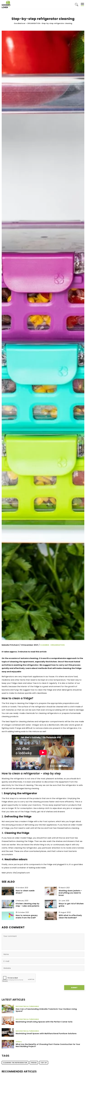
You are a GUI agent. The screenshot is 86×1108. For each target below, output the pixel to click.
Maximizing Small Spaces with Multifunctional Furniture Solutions (46, 1033)
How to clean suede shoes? (25, 892)
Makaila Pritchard (10, 645)
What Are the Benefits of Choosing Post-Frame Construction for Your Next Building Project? (48, 1045)
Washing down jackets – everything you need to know (70, 893)
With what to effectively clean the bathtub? (70, 916)
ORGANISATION (57, 645)
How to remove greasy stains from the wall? (27, 916)
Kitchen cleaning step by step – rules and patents (27, 905)
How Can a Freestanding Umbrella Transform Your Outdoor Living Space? (46, 1010)
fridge (34, 1063)
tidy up (44, 1063)
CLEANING (44, 645)
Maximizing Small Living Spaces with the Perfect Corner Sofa (44, 1022)
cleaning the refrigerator (15, 1063)
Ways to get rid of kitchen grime (71, 905)
